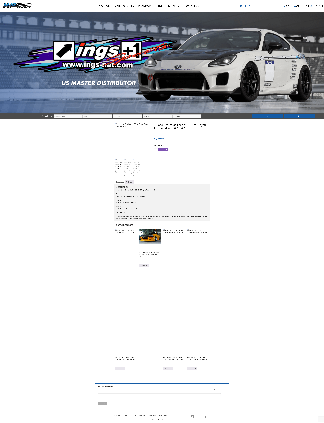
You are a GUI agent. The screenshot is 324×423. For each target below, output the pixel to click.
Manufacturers (124, 5)
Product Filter (47, 116)
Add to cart (163, 150)
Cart (289, 6)
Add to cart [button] (192, 369)
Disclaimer (133, 416)
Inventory (163, 5)
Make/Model (145, 5)
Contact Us (192, 5)
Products (104, 5)
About (176, 5)
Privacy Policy (156, 420)
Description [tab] (120, 182)
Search (318, 6)
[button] (149, 124)
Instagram (142, 416)
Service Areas (163, 416)
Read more (120, 369)
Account (302, 6)
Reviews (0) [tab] (129, 182)
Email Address (102, 392)
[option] (162, 62)
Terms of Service (167, 420)
